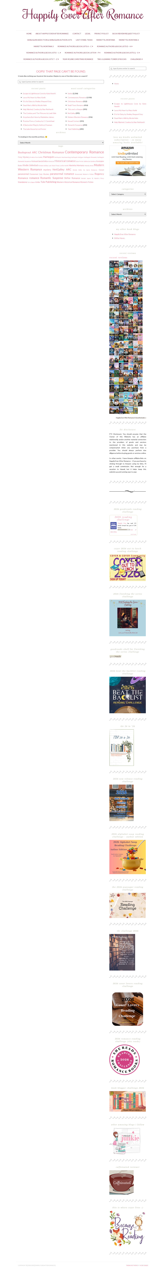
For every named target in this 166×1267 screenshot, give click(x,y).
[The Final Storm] (126, 293)
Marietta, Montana (105, 40)
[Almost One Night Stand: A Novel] (111, 271)
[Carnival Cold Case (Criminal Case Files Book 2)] (111, 300)
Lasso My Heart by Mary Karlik (34, 97)
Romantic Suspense (75, 125)
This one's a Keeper (75, 109)
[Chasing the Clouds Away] (116, 381)
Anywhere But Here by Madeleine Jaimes (38, 117)
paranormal (23, 174)
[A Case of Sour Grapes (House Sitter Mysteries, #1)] (130, 351)
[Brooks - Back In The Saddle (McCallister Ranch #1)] (121, 301)
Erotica (32, 157)
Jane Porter (79, 161)
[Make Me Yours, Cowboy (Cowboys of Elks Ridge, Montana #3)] (121, 293)
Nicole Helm (77, 170)
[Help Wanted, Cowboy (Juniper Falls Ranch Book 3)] (116, 410)
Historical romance (65, 160)
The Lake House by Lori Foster (34, 129)
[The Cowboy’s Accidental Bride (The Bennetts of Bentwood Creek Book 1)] (111, 359)
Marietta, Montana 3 (44, 46)
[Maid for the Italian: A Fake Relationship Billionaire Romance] (130, 308)
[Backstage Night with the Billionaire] (135, 373)
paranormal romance (62, 173)
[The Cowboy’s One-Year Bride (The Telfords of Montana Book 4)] (121, 403)
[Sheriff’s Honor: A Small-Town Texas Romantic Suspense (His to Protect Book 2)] (140, 300)
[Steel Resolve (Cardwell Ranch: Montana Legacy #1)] (111, 264)
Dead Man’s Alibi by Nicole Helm (35, 105)
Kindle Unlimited (30, 165)
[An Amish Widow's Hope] (140, 293)
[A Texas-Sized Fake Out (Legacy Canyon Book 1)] (111, 293)
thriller (37, 182)
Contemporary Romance (77, 97)
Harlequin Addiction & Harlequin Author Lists (49, 40)
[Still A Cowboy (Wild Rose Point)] (135, 359)
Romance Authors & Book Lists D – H (114, 46)
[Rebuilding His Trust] (126, 315)
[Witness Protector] (121, 315)
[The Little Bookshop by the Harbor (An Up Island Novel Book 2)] (116, 366)
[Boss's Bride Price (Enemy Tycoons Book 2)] (126, 351)
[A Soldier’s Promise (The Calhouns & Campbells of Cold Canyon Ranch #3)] (116, 308)
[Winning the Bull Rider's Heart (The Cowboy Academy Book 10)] (126, 308)
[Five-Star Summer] (130, 395)
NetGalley (71, 113)
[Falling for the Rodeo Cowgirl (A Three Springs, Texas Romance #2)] (116, 315)
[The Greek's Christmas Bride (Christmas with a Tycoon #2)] (135, 264)
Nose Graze (144, 1265)
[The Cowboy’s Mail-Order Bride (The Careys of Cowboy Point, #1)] (135, 271)
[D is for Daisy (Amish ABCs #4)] (135, 410)
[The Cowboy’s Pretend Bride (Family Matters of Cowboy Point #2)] (116, 388)
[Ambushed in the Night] (140, 308)
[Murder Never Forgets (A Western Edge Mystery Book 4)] (116, 337)
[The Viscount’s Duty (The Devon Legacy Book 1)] (116, 278)
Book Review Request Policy (126, 34)
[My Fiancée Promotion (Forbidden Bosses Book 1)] (126, 388)
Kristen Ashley (43, 165)
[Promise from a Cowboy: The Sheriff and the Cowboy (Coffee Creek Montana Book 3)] (140, 403)
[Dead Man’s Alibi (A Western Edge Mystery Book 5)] (121, 410)
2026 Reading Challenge (123, 518)
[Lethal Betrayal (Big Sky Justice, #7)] (126, 381)
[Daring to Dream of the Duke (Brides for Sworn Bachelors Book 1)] (140, 329)
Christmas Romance (75, 101)
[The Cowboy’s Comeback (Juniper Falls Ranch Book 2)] (140, 278)
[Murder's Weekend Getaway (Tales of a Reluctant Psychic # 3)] (121, 264)
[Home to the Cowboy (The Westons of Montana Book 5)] (116, 359)
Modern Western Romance (78, 117)
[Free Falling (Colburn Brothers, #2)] (135, 315)
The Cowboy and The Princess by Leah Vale (39, 113)
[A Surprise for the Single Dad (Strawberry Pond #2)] (140, 388)
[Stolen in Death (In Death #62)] (111, 286)
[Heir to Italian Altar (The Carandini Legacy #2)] (126, 359)
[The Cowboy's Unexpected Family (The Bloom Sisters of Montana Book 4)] (130, 373)
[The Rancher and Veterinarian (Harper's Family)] (121, 330)
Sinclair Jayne (86, 178)
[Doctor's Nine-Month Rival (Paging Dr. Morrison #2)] (130, 344)
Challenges (136, 59)
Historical (51, 161)
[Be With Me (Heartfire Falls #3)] (135, 381)
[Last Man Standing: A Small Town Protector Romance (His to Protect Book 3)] (130, 388)
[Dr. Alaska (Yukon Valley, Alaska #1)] (126, 278)
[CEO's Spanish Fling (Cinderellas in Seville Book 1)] (140, 366)
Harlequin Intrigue (77, 157)
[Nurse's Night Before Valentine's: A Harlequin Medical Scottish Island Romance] (140, 286)
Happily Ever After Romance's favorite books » (131, 418)
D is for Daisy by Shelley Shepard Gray (37, 101)
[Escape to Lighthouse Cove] (130, 410)
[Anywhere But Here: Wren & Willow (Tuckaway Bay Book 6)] (135, 403)
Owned (101, 170)
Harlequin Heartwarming (62, 157)
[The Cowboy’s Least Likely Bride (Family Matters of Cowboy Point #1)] (116, 286)
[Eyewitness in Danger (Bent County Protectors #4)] (130, 337)
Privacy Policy (101, 34)
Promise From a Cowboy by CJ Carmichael (38, 121)
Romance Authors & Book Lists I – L (43, 53)
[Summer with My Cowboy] (121, 381)
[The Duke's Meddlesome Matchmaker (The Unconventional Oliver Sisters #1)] (135, 286)
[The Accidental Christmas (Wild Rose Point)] (111, 366)
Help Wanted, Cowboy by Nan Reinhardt (38, 109)
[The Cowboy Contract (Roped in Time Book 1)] (126, 286)
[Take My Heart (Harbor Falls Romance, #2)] (126, 329)
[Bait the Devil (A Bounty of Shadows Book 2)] (121, 308)
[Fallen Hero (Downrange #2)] (130, 293)
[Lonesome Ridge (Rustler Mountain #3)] (140, 337)
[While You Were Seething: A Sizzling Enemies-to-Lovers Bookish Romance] (140, 344)
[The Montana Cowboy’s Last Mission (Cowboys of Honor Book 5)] (116, 264)
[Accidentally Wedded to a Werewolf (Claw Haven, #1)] (111, 344)
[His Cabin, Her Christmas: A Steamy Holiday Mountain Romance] (111, 279)
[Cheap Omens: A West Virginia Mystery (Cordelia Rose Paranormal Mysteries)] (111, 388)
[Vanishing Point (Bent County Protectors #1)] (126, 366)
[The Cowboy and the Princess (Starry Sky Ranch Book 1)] (111, 410)
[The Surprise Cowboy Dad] (140, 373)
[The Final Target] (121, 388)
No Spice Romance (90, 170)
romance (34, 177)
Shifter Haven (119, 238)
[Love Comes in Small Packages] (135, 344)
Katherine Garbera (90, 161)
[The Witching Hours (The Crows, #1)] (130, 315)
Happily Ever (122, 523)
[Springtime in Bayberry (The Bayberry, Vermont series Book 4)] (116, 293)
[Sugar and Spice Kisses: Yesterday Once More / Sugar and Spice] (130, 300)
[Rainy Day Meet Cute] (126, 395)
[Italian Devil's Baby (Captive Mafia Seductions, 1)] (116, 403)
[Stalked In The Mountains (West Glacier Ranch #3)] (111, 315)
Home (29, 34)
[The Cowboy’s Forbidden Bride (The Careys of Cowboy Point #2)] (135, 278)
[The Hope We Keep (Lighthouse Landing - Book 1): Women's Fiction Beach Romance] (121, 279)
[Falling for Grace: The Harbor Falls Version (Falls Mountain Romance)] (116, 271)
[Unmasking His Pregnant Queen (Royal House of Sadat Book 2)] (130, 381)
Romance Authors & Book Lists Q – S (121, 53)
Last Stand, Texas (84, 40)
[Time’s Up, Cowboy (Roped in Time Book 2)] (135, 395)
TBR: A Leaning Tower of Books (111, 59)
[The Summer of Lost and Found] (111, 322)
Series (70, 93)
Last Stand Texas (54, 165)
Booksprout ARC (27, 152)
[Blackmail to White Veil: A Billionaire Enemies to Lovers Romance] (121, 322)
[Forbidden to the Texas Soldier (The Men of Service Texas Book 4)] (126, 373)
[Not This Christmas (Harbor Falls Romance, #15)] (126, 271)
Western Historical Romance (68, 182)
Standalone (22, 182)
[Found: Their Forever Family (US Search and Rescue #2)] (121, 359)
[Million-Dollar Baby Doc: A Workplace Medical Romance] (126, 337)
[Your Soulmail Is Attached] (111, 329)
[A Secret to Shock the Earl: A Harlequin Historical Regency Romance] (130, 322)
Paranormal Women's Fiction (84, 174)
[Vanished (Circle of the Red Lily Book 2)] (111, 337)
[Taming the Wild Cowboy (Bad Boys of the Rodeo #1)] (140, 351)
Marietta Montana (76, 165)
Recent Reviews (118, 257)
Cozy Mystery (24, 157)
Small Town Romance (76, 105)
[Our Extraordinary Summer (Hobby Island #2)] (130, 359)
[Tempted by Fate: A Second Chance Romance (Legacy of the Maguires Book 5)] (116, 373)
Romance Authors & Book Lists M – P (82, 53)
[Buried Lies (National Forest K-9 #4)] (130, 286)
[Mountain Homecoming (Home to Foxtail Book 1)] (140, 264)
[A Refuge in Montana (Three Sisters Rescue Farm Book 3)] (111, 395)
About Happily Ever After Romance (52, 34)
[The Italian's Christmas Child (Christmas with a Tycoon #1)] (130, 264)
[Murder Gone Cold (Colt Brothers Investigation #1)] (121, 352)
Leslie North (64, 165)
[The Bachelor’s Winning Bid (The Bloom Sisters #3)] (130, 278)
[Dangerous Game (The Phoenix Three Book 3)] (135, 293)
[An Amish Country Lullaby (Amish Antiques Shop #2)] (135, 322)
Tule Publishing (73, 129)
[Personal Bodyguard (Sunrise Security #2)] (140, 322)
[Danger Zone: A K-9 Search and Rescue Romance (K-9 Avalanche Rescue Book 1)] (116, 322)
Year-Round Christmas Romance (78, 59)
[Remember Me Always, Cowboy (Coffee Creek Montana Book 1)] (121, 373)
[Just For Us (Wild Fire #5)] (126, 300)
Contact (77, 34)
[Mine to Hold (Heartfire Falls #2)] (121, 271)
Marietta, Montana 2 (129, 40)
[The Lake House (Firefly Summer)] (126, 403)
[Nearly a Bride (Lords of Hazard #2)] (121, 366)
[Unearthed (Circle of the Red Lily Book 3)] (121, 337)
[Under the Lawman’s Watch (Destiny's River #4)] (140, 271)
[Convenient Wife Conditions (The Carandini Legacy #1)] (116, 300)
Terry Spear (31, 182)
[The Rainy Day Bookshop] (121, 395)
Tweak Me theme (132, 1265)
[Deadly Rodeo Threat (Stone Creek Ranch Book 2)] (126, 322)
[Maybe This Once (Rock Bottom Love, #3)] (140, 315)
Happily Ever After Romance (83, 14)
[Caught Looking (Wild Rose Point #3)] (140, 359)
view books (133, 534)
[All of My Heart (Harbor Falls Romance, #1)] (116, 329)
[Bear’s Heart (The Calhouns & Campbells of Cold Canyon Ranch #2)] (111, 308)
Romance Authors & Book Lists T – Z (40, 59)
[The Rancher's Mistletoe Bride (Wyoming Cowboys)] (116, 352)
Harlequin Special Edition (39, 161)
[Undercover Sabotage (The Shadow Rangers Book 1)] (135, 388)
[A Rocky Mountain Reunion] (121, 344)
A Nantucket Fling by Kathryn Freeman (37, 125)
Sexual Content (74, 121)
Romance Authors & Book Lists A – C (75, 46)
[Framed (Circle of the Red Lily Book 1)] (130, 330)
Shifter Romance (72, 178)
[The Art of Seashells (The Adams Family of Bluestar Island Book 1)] (130, 366)
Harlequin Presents (90, 157)
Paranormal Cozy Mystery (39, 174)
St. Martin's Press (98, 178)
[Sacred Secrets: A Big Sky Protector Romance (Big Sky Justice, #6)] (130, 271)
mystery (47, 169)
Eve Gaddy (39, 157)
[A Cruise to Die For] (111, 351)
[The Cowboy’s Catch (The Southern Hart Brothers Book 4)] (140, 395)
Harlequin (48, 156)
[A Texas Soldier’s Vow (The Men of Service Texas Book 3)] (121, 286)
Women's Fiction (86, 182)
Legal (87, 34)
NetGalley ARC (61, 169)
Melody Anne (89, 165)
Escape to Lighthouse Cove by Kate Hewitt (39, 93)
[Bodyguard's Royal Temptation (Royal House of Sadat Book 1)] (135, 329)
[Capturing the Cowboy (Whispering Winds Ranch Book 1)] (111, 381)
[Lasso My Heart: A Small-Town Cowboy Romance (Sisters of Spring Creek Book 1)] (126, 410)
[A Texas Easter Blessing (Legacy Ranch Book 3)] (135, 337)
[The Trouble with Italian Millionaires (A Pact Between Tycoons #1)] (126, 344)
